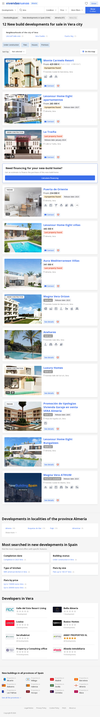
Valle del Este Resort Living (26, 611)
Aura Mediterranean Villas (23, 273)
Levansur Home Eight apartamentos (23, 108)
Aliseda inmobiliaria (74, 651)
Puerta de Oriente (23, 202)
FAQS (64, 708)
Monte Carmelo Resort (23, 73)
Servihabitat (26, 637)
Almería (34, 3)
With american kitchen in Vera (15, 572)
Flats (25, 45)
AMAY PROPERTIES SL (74, 637)
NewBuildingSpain (11, 18)
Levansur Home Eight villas (23, 237)
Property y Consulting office (26, 651)
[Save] (58, 86)
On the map (90, 51)
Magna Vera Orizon (23, 309)
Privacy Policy (41, 708)
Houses (35, 45)
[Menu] (3, 3)
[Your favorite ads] (86, 3)
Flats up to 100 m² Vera (62, 572)
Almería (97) (60, 18)
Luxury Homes (23, 380)
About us (72, 708)
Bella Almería (74, 611)
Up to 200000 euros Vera (14, 587)
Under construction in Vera (63, 559)
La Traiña (23, 144)
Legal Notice (28, 708)
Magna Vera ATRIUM (23, 487)
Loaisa (26, 624)
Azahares (23, 344)
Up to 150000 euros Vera (14, 584)
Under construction (11, 45)
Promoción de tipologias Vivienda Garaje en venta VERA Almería (23, 416)
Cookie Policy (54, 708)
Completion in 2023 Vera (14, 559)
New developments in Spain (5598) (36, 18)
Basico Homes (74, 624)
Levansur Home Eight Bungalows (23, 452)
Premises (45, 45)
